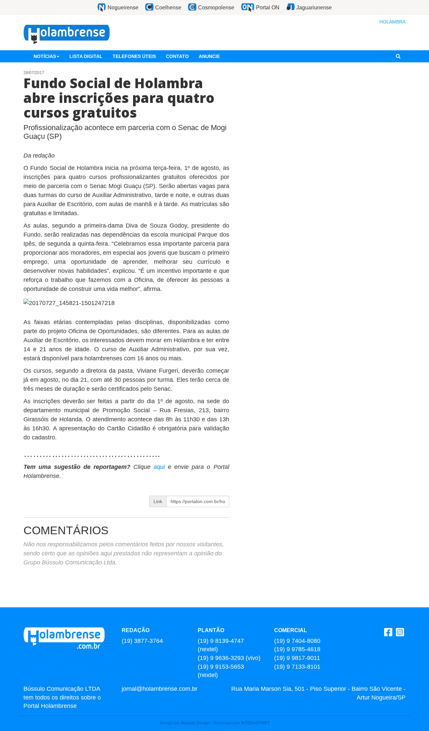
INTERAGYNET (255, 723)
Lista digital (86, 56)
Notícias (45, 56)
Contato (177, 56)
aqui (161, 467)
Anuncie (209, 56)
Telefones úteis (134, 56)
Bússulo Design (195, 723)
